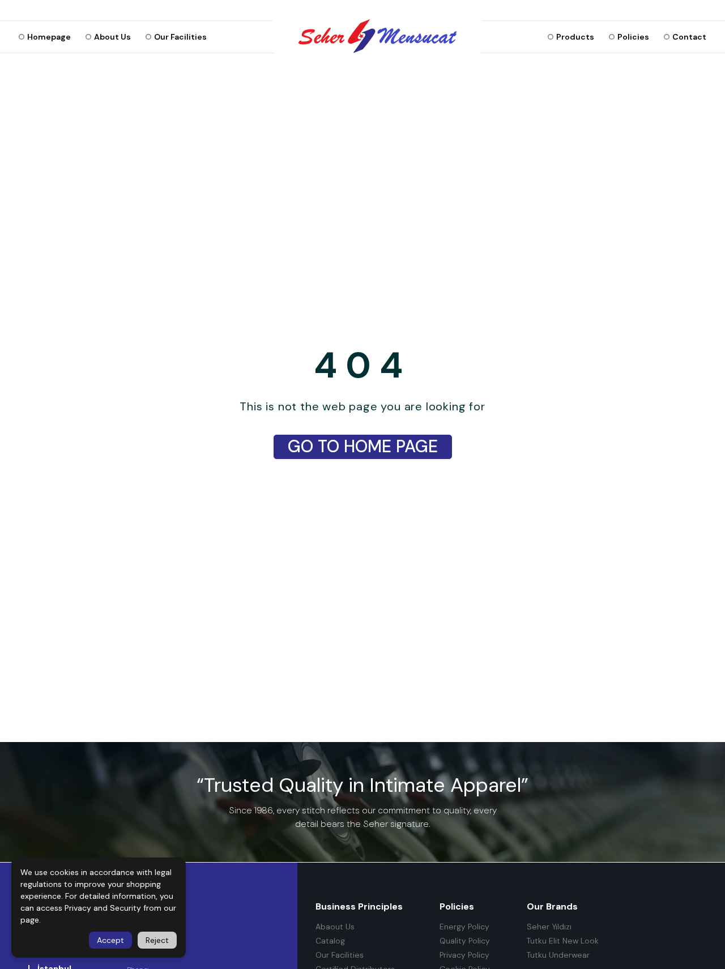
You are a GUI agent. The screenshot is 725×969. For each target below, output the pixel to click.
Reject (157, 940)
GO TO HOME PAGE (363, 446)
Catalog (330, 941)
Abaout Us (335, 927)
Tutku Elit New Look (563, 941)
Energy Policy (464, 927)
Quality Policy (465, 941)
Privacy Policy (464, 955)
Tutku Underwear (558, 955)
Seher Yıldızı (549, 927)
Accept (110, 940)
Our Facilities (339, 955)
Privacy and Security (103, 908)
